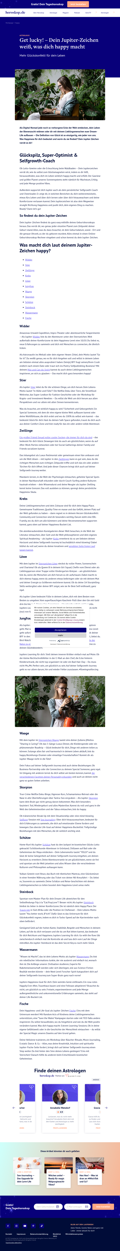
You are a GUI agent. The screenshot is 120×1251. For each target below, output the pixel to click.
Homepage (9, 23)
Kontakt (9, 1234)
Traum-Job (25, 909)
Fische (28, 317)
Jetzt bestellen (78, 4)
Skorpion (29, 296)
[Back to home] (15, 12)
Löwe (27, 280)
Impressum (21, 1234)
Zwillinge (29, 270)
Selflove (24, 819)
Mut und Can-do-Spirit (39, 369)
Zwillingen (64, 458)
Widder (28, 259)
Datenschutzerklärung (39, 1234)
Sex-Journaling (48, 819)
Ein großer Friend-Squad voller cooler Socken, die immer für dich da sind (56, 437)
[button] (14, 1108)
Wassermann (31, 312)
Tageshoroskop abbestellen (14, 1243)
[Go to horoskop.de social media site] (8, 1226)
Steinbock (30, 307)
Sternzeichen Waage (49, 740)
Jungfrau (29, 286)
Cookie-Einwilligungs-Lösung (68, 620)
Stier (27, 264)
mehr (60, 635)
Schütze (29, 302)
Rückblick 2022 (57, 1235)
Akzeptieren (61, 630)
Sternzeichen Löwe (48, 563)
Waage (28, 291)
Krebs (28, 275)
